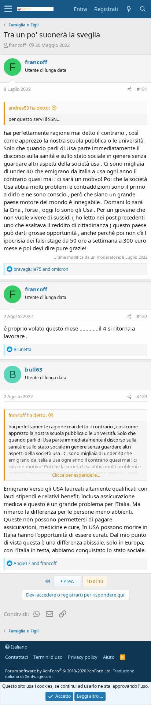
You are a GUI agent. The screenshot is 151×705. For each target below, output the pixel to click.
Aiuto (109, 657)
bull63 (34, 369)
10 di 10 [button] (94, 581)
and (41, 269)
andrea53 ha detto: (29, 107)
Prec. (68, 581)
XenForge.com (38, 676)
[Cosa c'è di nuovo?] (129, 9)
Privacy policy (82, 657)
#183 (142, 397)
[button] (8, 9)
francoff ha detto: (27, 415)
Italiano (18, 646)
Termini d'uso (48, 657)
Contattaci (16, 657)
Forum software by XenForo (58, 670)
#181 (142, 89)
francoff (17, 45)
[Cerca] (143, 9)
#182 (142, 316)
